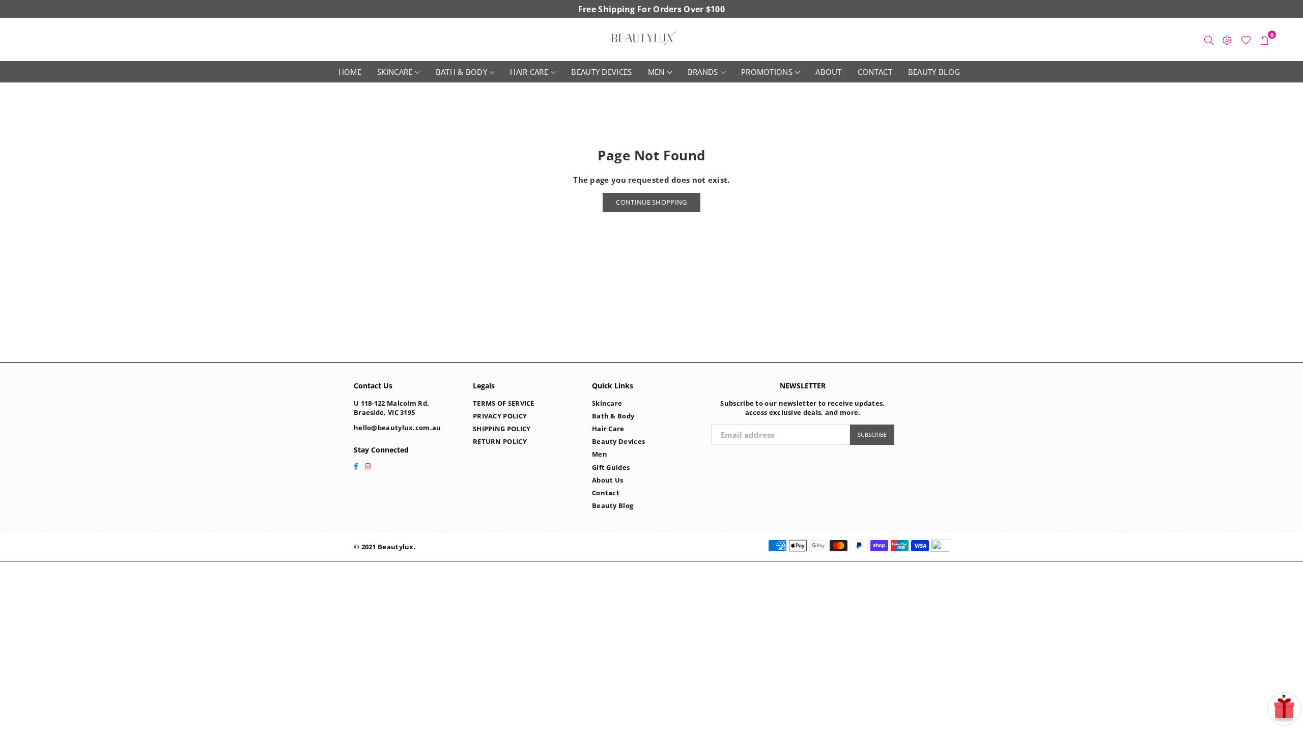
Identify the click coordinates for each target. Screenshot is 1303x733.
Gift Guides (611, 467)
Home (349, 72)
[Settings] (1227, 39)
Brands (703, 72)
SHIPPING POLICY (502, 428)
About (828, 72)
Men (656, 72)
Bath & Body (461, 72)
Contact (875, 72)
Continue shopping (651, 202)
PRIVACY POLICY (500, 415)
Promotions (766, 72)
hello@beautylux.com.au (397, 427)
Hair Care (529, 72)
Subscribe (872, 434)
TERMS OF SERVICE (503, 403)
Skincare (394, 72)
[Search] (1209, 39)
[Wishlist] (1246, 39)
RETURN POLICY (500, 441)
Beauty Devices (601, 72)
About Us (607, 480)
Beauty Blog (934, 72)
